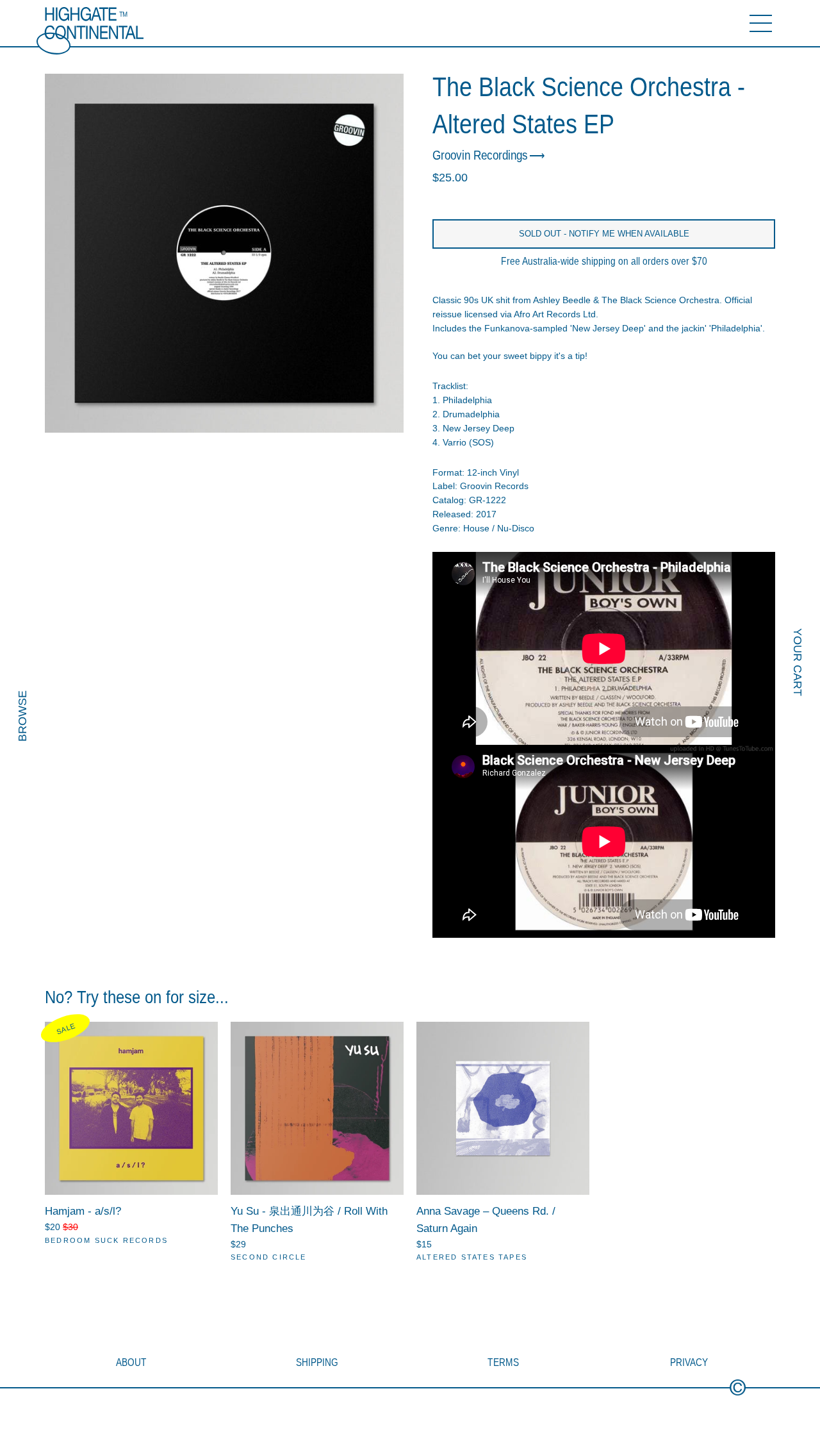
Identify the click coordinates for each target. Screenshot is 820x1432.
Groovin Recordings (480, 155)
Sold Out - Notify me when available (604, 233)
